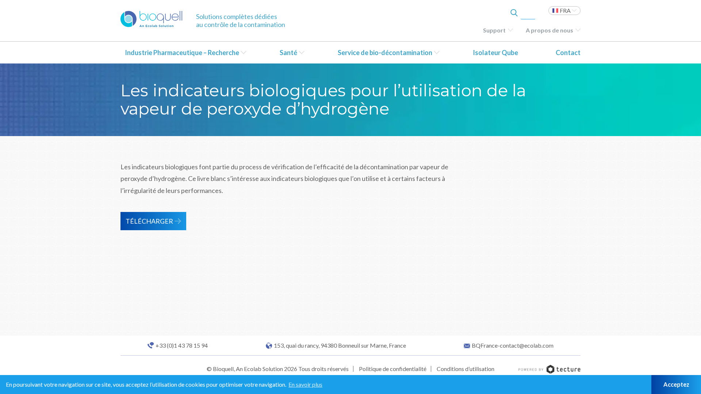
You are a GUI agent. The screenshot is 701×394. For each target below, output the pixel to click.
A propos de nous (549, 30)
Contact (568, 53)
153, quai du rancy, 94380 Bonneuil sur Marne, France (340, 345)
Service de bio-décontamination (385, 53)
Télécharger (149, 221)
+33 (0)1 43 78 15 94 (182, 345)
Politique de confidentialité (392, 368)
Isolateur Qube (495, 53)
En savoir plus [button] (305, 384)
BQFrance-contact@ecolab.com (512, 345)
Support (494, 30)
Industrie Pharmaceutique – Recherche (182, 53)
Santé (288, 53)
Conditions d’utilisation (465, 368)
